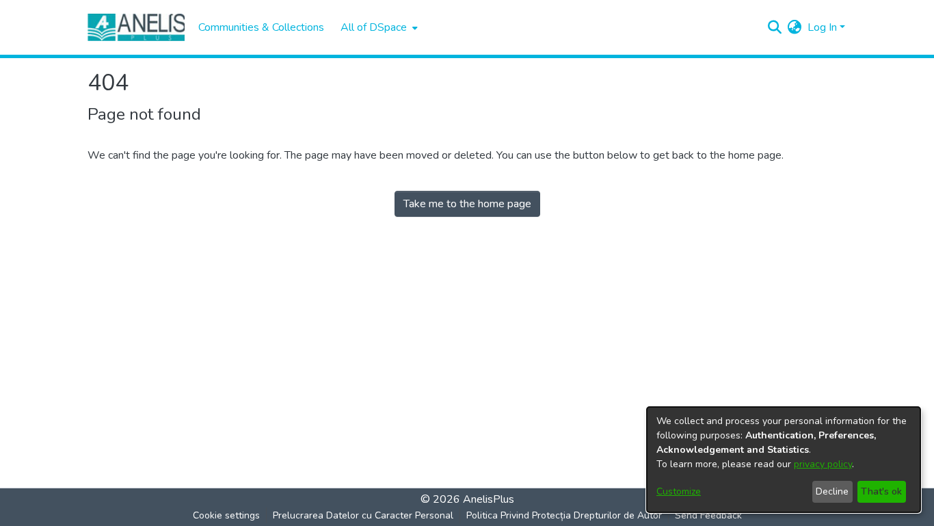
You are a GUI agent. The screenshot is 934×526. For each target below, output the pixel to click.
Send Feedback (708, 515)
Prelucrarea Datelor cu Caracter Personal (363, 515)
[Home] (136, 27)
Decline (832, 491)
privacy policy (823, 464)
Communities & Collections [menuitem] (261, 27)
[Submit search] (775, 27)
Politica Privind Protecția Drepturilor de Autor (564, 515)
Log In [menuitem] (822, 27)
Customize (678, 491)
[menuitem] (378, 27)
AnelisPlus (488, 499)
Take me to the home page (467, 203)
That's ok (881, 491)
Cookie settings (226, 515)
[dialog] (783, 459)
